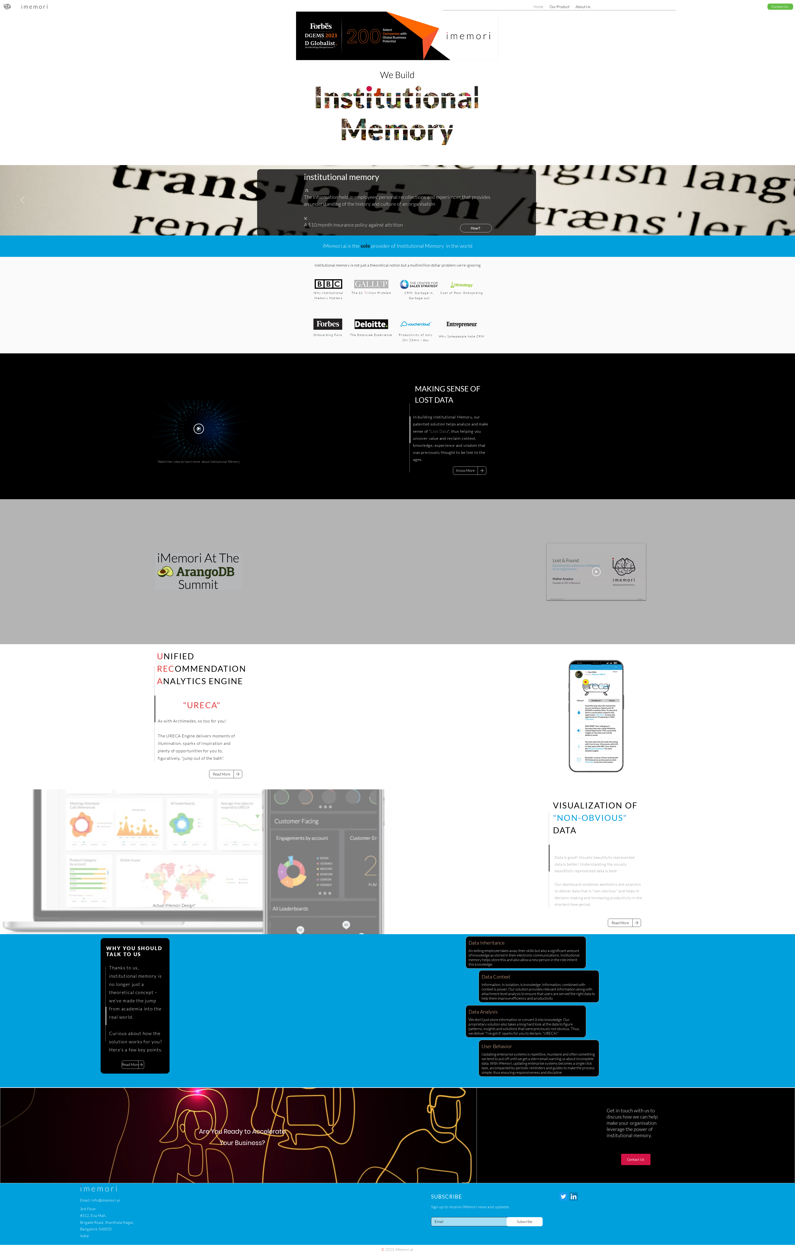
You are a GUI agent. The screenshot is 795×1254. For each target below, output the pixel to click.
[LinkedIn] (574, 1196)
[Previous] (22, 200)
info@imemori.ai (106, 1200)
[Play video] (199, 429)
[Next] (772, 200)
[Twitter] (563, 1196)
